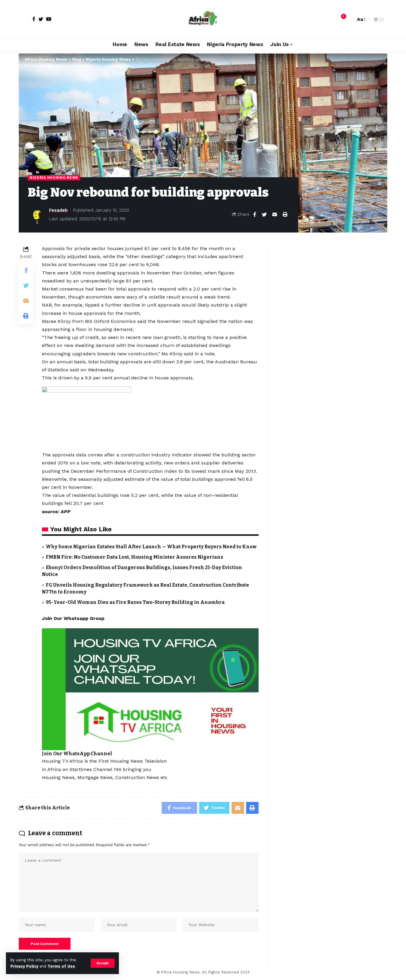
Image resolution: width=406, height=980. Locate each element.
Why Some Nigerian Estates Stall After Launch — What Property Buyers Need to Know (151, 546)
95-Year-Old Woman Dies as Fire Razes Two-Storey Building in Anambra (135, 602)
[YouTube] (49, 19)
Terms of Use (61, 966)
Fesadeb (58, 210)
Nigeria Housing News (54, 177)
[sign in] (24, 19)
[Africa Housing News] (203, 19)
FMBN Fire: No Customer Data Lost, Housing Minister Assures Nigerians (134, 557)
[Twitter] (41, 19)
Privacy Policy (24, 966)
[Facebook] (34, 19)
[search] (350, 19)
